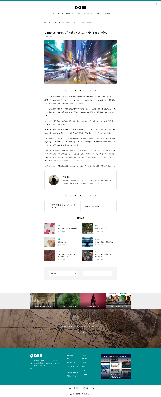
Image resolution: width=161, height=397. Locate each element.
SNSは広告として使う (102, 228)
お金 (59, 251)
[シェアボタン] (65, 90)
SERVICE (98, 13)
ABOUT (60, 13)
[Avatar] (54, 180)
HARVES (84, 374)
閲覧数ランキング (71, 376)
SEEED (84, 366)
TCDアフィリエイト (72, 362)
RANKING (69, 13)
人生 (96, 251)
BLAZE (84, 370)
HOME (53, 13)
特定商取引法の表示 (72, 372)
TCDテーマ (70, 359)
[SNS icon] (31, 369)
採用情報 (85, 388)
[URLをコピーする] (95, 90)
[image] (116, 378)
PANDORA (80, 332)
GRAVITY (84, 359)
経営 (59, 225)
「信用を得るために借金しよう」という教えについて (68, 255)
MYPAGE (107, 13)
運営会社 (76, 388)
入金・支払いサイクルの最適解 (67, 228)
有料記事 (97, 239)
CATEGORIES (87, 13)
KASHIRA (84, 362)
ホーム (69, 388)
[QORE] (80, 7)
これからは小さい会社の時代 (104, 242)
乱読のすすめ (62, 242)
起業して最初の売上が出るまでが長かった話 (105, 255)
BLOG (78, 13)
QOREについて (71, 355)
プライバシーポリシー (72, 367)
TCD (92, 388)
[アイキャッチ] (49, 228)
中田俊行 (66, 177)
